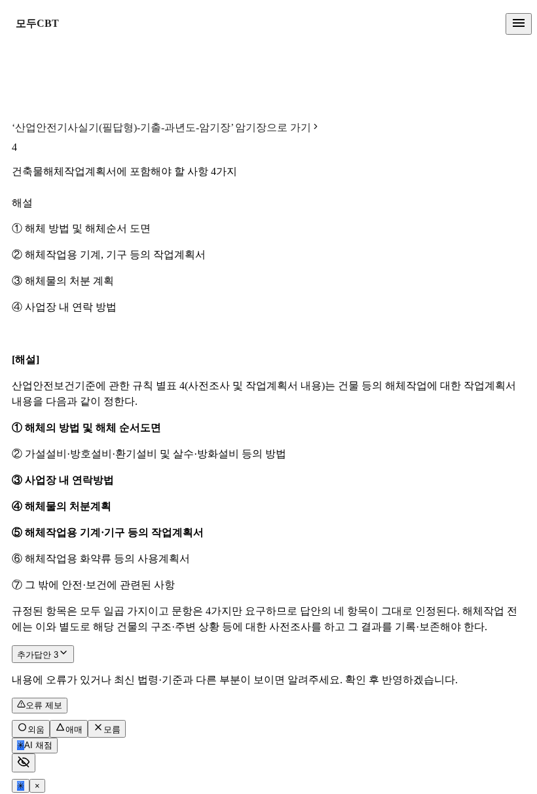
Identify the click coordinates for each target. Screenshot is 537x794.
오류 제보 (44, 705)
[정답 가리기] (23, 762)
